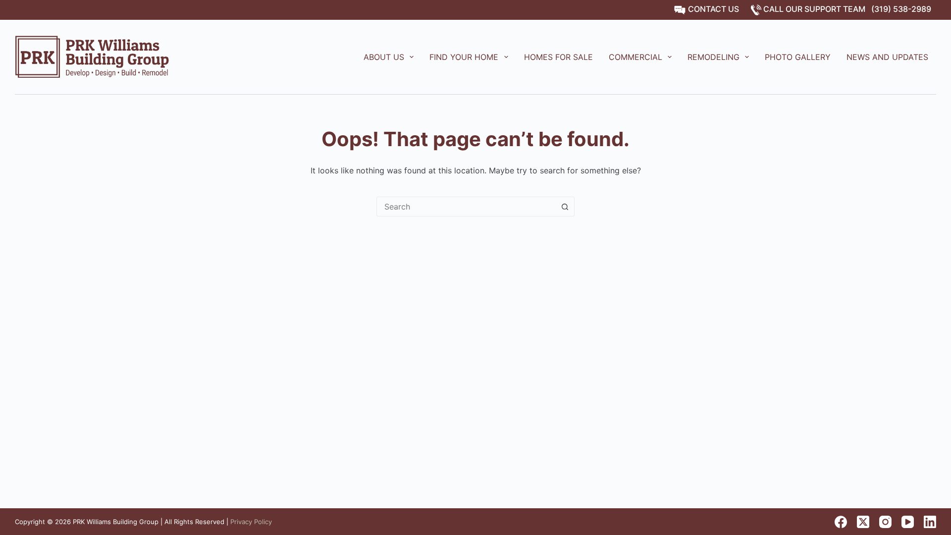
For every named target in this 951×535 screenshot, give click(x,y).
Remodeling (713, 57)
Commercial (635, 57)
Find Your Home (463, 57)
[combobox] (466, 206)
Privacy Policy (251, 522)
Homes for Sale (558, 57)
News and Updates (887, 57)
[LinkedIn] (930, 522)
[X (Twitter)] (863, 522)
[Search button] (564, 206)
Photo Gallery (798, 57)
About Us (384, 57)
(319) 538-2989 (901, 9)
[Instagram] (885, 522)
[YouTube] (907, 522)
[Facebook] (841, 522)
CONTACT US (712, 9)
